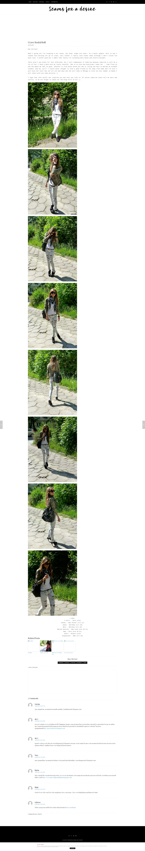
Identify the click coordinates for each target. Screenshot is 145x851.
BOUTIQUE (41, 2)
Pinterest (79, 662)
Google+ (67, 662)
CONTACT (47, 2)
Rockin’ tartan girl (44, 652)
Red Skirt (30, 652)
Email (85, 662)
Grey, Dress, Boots (68, 652)
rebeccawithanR (71, 807)
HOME (30, 2)
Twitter (73, 662)
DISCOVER (35, 2)
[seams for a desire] (72, 9)
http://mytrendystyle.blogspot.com (54, 728)
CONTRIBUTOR (54, 2)
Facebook (61, 662)
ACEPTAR (72, 848)
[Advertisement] (72, 25)
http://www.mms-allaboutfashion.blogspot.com (57, 777)
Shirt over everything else (57, 653)
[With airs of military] (143, 425)
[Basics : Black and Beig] (1, 425)
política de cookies (40, 846)
